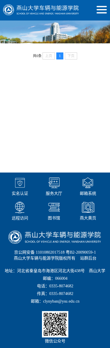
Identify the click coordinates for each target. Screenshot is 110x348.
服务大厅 (54, 193)
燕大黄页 (88, 218)
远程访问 (20, 218)
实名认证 (20, 193)
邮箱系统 (88, 193)
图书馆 (54, 218)
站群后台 (88, 258)
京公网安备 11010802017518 (39, 252)
